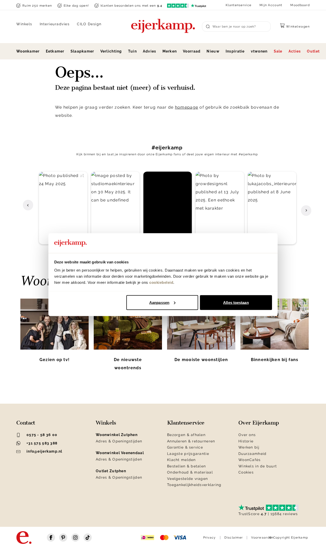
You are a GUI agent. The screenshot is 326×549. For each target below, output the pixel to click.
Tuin (132, 51)
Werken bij (248, 447)
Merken (169, 51)
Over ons (247, 435)
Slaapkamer (82, 51)
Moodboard (300, 5)
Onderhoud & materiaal (190, 472)
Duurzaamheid (252, 454)
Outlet (313, 51)
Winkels (24, 24)
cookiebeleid (161, 282)
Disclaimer (233, 537)
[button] (63, 208)
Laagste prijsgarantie (188, 454)
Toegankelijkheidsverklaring (194, 485)
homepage (186, 107)
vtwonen (259, 51)
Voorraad (191, 51)
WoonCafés (249, 460)
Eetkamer (55, 51)
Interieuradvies (55, 24)
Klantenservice (238, 5)
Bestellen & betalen (186, 466)
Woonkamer (28, 51)
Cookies (246, 472)
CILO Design (89, 24)
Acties (295, 51)
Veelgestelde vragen (187, 479)
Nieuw (213, 51)
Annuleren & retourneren (191, 441)
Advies (149, 51)
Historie (245, 441)
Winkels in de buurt (257, 466)
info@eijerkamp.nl (44, 451)
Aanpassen (159, 302)
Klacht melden (181, 460)
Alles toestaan (236, 302)
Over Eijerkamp (258, 423)
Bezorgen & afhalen (186, 435)
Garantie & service (185, 447)
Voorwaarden (262, 537)
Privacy (209, 537)
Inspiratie (235, 51)
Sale (278, 51)
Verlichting (111, 51)
